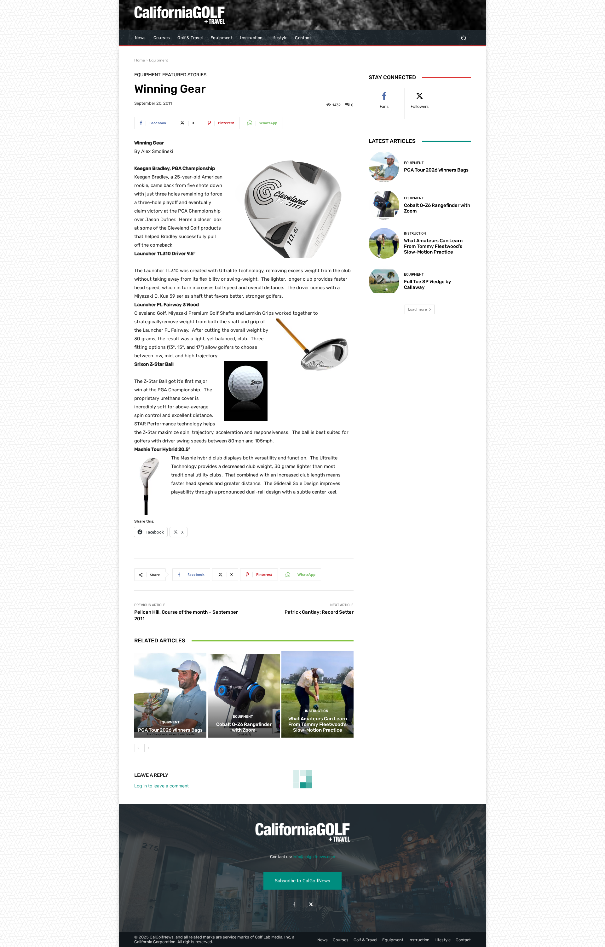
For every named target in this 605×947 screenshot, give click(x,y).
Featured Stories (184, 75)
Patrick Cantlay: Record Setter (319, 612)
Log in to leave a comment (161, 785)
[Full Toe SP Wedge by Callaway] (384, 281)
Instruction (316, 711)
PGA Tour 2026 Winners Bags (170, 730)
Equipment (158, 60)
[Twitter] (311, 904)
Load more (417, 309)
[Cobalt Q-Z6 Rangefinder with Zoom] (244, 694)
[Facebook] (294, 904)
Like (384, 92)
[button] (463, 38)
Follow (419, 92)
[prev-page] (138, 748)
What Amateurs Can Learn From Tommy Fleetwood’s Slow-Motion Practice (317, 724)
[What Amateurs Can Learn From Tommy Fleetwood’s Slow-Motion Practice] (317, 694)
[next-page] (148, 748)
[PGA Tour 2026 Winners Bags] (170, 694)
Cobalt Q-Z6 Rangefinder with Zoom (244, 727)
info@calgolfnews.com (314, 856)
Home (139, 60)
